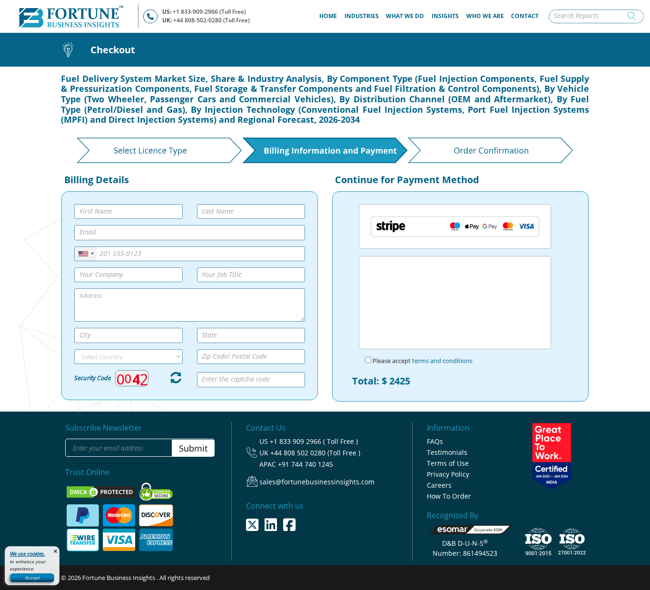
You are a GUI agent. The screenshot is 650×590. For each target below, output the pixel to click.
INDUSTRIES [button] (362, 16)
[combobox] (86, 254)
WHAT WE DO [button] (405, 16)
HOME (330, 15)
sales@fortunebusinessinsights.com (316, 481)
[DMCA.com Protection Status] (101, 491)
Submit (193, 448)
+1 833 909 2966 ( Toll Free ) (314, 441)
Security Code (92, 378)
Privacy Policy (448, 474)
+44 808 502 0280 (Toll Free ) (315, 452)
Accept (32, 577)
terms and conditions (442, 360)
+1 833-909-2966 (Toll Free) (209, 12)
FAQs (435, 441)
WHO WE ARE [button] (485, 16)
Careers (439, 485)
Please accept (422, 360)
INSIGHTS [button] (445, 16)
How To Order (449, 496)
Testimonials (447, 452)
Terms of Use (448, 463)
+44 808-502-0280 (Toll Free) (211, 20)
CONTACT (525, 16)
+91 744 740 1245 (305, 464)
